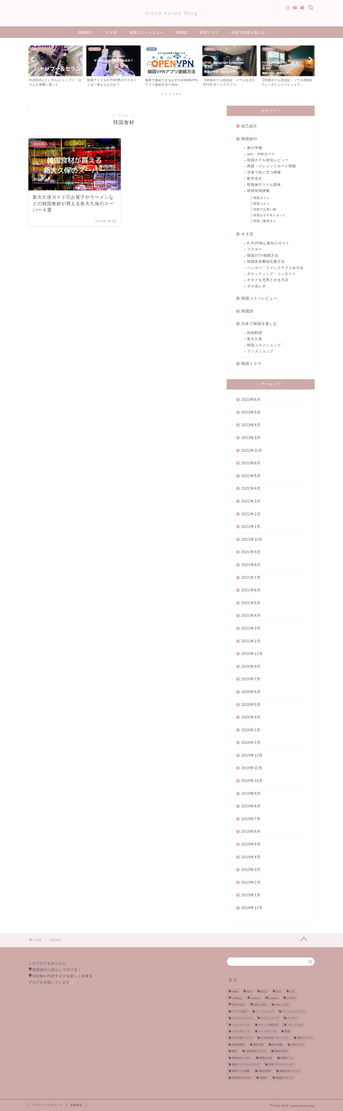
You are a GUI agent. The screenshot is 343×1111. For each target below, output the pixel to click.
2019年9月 (251, 793)
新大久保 (254, 339)
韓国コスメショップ (264, 345)
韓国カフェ (261, 198)
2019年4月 (251, 857)
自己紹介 (249, 126)
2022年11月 (251, 450)
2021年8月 (251, 565)
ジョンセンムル (241, 1024)
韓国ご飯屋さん (264, 221)
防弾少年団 (281, 1051)
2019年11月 (251, 768)
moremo (255, 998)
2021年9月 (251, 552)
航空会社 (254, 178)
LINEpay (237, 998)
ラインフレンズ (267, 1031)
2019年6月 (251, 831)
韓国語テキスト (285, 1077)
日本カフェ (297, 1044)
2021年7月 (251, 577)
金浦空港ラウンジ (256, 1051)
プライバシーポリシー (47, 1104)
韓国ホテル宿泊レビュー (268, 160)
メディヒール (294, 1024)
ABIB (235, 991)
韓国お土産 (265, 1058)
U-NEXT (291, 998)
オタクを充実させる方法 (268, 280)
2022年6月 (251, 463)
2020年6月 (251, 692)
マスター (254, 249)
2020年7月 (251, 679)
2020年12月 (252, 653)
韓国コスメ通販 (241, 1071)
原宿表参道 (238, 1044)
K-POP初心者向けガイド (268, 243)
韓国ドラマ (209, 32)
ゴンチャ (292, 1018)
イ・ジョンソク (264, 1011)
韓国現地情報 (258, 191)
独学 (234, 1051)
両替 (287, 1031)
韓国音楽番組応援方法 (266, 261)
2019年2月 (251, 882)
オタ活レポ (256, 286)
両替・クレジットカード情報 (271, 166)
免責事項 (76, 1104)
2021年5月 (251, 603)
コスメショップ (269, 1018)
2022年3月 (251, 501)
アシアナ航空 (239, 1011)
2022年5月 (251, 476)
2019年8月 (251, 806)
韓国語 (181, 32)
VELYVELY (238, 1005)
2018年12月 (252, 908)
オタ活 (111, 32)
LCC (292, 991)
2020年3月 (251, 717)
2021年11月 (251, 539)
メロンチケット (241, 1031)
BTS (278, 991)
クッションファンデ (293, 1011)
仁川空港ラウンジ (242, 1038)
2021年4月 (251, 615)
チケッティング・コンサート (271, 274)
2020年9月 (251, 666)
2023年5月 (251, 412)
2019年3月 (251, 869)
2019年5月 (251, 844)
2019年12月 (252, 755)
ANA (249, 991)
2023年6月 (251, 399)
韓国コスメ (261, 203)
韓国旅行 (85, 32)
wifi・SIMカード (261, 154)
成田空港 (258, 1044)
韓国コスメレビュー (146, 32)
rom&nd (273, 998)
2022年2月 (251, 514)
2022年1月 (251, 526)
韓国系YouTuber (241, 1077)
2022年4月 (251, 488)
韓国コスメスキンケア (281, 1064)
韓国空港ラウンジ (290, 1071)
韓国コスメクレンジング (246, 1064)
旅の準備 (254, 148)
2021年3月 (251, 628)
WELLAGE (260, 1005)
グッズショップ (260, 351)
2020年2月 (251, 730)
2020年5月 (251, 704)
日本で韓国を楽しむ (248, 32)
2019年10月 (252, 781)
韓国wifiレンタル (241, 1058)
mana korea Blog (171, 13)
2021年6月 (251, 590)
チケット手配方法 (268, 1024)
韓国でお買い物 (264, 209)
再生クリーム (304, 1038)
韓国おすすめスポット (269, 215)
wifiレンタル (282, 1005)
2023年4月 (251, 425)
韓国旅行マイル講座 (264, 185)
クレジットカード (242, 1018)
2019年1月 (251, 895)
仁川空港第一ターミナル (275, 1038)
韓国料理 (254, 333)
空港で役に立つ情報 (264, 172)
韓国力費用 (264, 1071)
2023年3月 (251, 437)
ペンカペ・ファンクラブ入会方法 (275, 268)
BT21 (264, 991)
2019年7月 (251, 819)
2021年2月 (251, 641)
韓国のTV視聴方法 (262, 255)
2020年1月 (251, 742)
